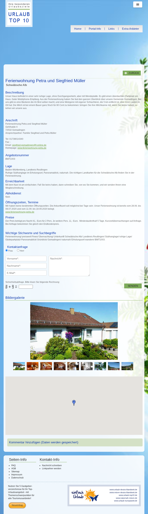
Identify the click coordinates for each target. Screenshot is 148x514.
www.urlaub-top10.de (128, 495)
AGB (13, 468)
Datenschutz (17, 477)
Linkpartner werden (51, 468)
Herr (22, 251)
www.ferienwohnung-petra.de (32, 148)
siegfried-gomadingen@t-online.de (29, 145)
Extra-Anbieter (130, 28)
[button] (74, 403)
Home (77, 28)
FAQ (13, 465)
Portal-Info (95, 28)
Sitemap (15, 471)
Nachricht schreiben (52, 465)
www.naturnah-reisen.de (126, 498)
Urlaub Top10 (18, 13)
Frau (10, 251)
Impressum (16, 474)
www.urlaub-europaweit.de (125, 501)
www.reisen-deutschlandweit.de (123, 492)
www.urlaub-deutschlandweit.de (123, 489)
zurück (133, 73)
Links (111, 28)
